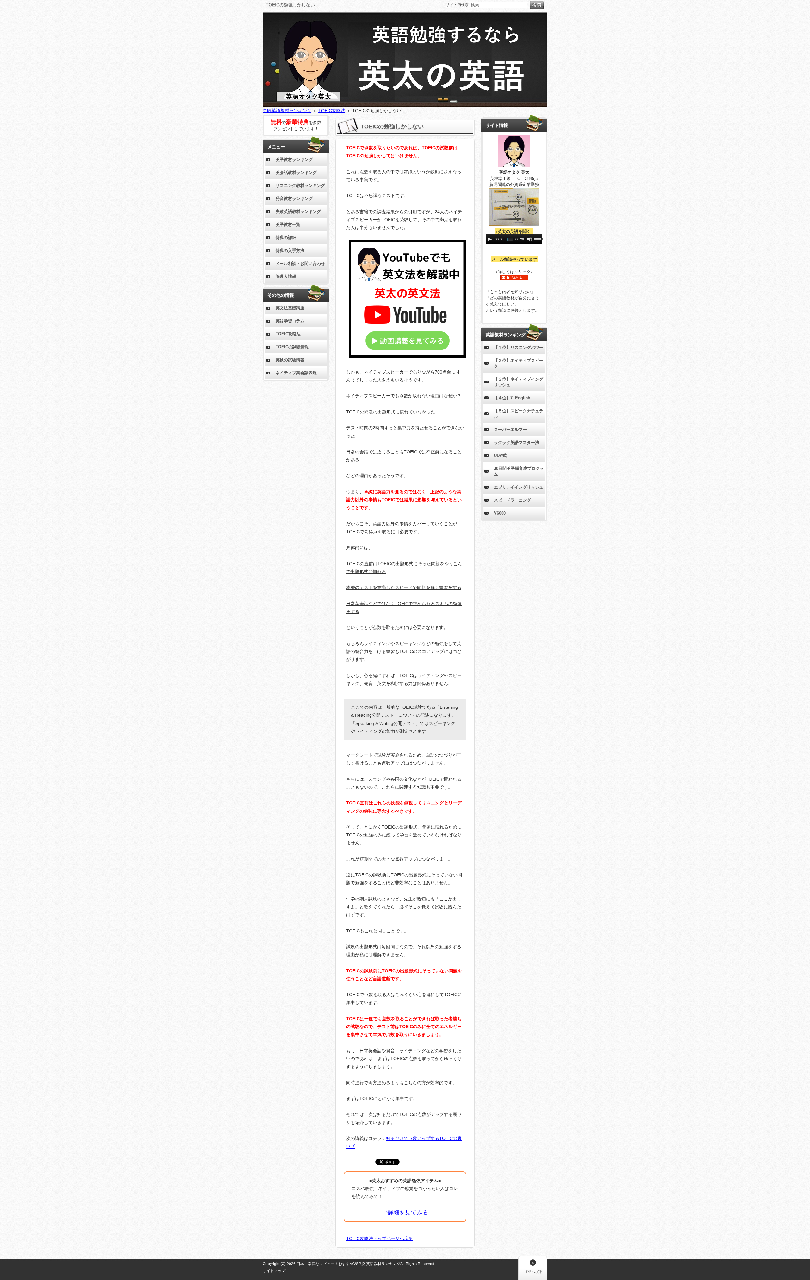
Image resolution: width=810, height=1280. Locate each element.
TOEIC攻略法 (331, 110)
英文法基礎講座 (290, 307)
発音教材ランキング (294, 198)
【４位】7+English (512, 397)
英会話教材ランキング (296, 172)
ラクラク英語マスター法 (516, 442)
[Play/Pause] (489, 239)
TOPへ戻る (533, 1272)
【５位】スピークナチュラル (518, 413)
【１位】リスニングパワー (518, 347)
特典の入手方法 (290, 250)
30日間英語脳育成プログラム (519, 471)
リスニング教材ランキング (300, 185)
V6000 (500, 513)
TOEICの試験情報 (292, 346)
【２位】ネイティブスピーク (518, 363)
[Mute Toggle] (529, 239)
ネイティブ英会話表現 (296, 372)
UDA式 (500, 455)
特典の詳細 (286, 237)
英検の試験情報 (290, 359)
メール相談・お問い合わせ (300, 263)
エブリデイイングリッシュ (518, 487)
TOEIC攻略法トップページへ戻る (379, 1238)
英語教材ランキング (294, 159)
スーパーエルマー (510, 429)
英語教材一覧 (288, 224)
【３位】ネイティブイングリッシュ (518, 382)
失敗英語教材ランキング (287, 110)
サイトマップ (274, 1271)
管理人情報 (286, 276)
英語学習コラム (290, 320)
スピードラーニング (512, 500)
